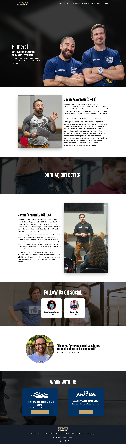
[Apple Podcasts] (68, 441)
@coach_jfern (74, 312)
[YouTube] (63, 441)
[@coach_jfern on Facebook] (73, 315)
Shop (92, 3)
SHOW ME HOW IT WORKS (40, 412)
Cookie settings (89, 434)
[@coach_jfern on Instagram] (76, 315)
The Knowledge (75, 3)
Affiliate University (64, 3)
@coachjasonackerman (51, 312)
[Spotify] (65, 441)
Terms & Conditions (48, 434)
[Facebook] (57, 441)
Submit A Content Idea (75, 434)
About (98, 3)
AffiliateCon (85, 3)
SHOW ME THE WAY (86, 412)
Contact (64, 434)
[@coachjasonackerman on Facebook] (50, 315)
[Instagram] (60, 441)
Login (105, 3)
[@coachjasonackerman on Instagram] (53, 315)
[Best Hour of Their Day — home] (22, 4)
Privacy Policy (35, 434)
